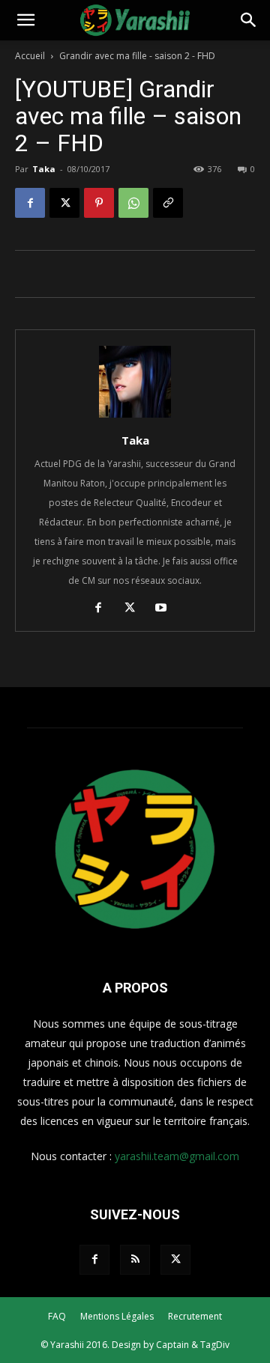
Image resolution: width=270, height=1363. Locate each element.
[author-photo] (135, 417)
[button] (26, 20)
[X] (65, 203)
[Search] (249, 20)
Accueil (30, 55)
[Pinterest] (99, 203)
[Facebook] (30, 203)
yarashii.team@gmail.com (177, 1156)
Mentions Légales (117, 1316)
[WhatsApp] (133, 203)
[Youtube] (166, 609)
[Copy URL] (168, 203)
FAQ (57, 1316)
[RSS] (135, 1260)
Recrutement (195, 1316)
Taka (44, 168)
